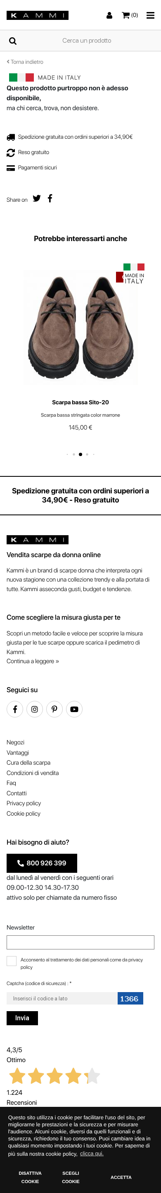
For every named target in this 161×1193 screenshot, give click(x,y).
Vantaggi (18, 752)
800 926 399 (45, 863)
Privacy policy (24, 803)
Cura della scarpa (28, 762)
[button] (67, 454)
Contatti (16, 793)
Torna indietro (26, 62)
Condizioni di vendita (33, 773)
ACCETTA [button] (121, 1177)
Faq (11, 783)
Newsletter (21, 927)
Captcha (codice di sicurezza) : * (39, 983)
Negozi (15, 742)
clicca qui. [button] (92, 1153)
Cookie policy (23, 813)
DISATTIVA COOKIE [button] (30, 1177)
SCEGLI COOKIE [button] (71, 1177)
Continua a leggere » (33, 661)
